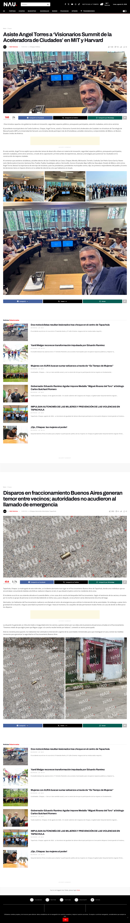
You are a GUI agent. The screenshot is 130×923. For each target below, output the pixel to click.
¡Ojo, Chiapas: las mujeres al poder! (49, 427)
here (78, 890)
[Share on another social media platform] (125, 118)
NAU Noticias (14, 47)
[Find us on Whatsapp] (75, 4)
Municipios (32, 11)
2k (43, 327)
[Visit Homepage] (10, 4)
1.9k (43, 348)
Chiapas (22, 11)
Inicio (4, 28)
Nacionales (44, 11)
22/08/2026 (34, 412)
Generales (38, 511)
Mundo (54, 11)
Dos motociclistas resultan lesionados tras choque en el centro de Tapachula (70, 325)
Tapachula (53, 511)
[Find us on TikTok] (79, 4)
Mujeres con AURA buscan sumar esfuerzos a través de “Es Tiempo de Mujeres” (72, 366)
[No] (128, 917)
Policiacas (64, 11)
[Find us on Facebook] (65, 4)
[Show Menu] (4, 11)
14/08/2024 (24, 47)
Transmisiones (89, 11)
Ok (66, 920)
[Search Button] (48, 4)
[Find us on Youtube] (72, 4)
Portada (12, 11)
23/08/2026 (34, 348)
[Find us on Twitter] (68, 4)
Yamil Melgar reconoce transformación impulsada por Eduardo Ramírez (68, 345)
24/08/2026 (34, 327)
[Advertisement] (65, 20)
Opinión (75, 11)
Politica (37, 47)
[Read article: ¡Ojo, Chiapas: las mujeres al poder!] (15, 434)
